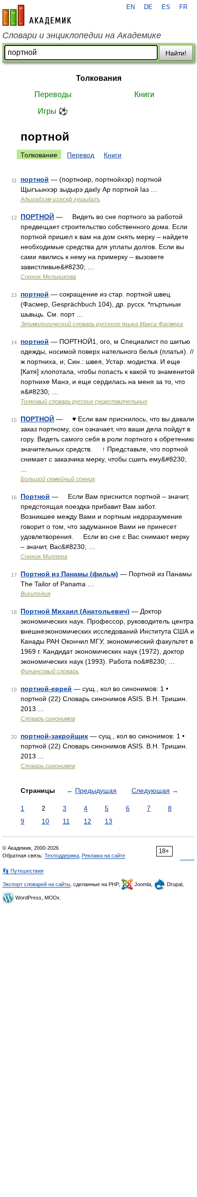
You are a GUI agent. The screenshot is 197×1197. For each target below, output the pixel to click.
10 (45, 821)
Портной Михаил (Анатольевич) (75, 611)
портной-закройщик (54, 736)
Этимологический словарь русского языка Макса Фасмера (102, 324)
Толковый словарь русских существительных (84, 401)
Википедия (35, 594)
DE (148, 7)
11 (66, 821)
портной (35, 179)
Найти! (175, 53)
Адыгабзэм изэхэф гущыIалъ (60, 199)
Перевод (80, 155)
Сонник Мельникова (48, 277)
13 (108, 821)
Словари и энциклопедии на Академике (81, 35)
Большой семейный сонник (58, 479)
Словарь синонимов (48, 718)
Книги (144, 94)
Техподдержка (61, 855)
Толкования (98, 78)
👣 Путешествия (23, 871)
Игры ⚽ (53, 111)
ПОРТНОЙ (37, 216)
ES (166, 7)
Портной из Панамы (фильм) (69, 574)
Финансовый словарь (50, 671)
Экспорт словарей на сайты (36, 884)
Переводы (53, 94)
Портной (35, 496)
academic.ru (36, 15)
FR (183, 7)
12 (87, 821)
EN (130, 7)
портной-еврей (46, 688)
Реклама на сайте (103, 855)
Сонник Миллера (44, 556)
